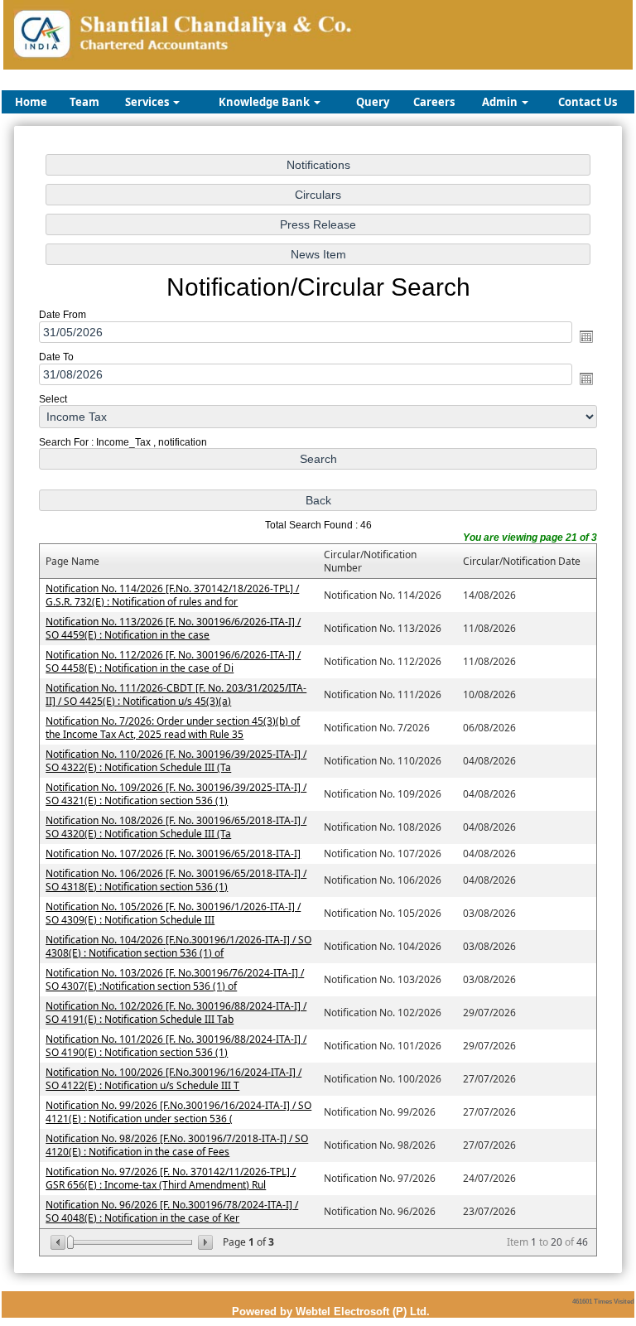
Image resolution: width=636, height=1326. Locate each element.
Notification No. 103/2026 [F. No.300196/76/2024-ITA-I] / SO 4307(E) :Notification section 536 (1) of (175, 979)
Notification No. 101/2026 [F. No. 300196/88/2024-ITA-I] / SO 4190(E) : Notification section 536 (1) (176, 1045)
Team (84, 101)
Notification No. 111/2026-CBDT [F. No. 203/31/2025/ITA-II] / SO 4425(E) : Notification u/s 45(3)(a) (176, 694)
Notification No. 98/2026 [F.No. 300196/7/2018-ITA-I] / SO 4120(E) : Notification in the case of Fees (177, 1145)
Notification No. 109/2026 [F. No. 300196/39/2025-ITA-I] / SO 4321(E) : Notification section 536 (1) (176, 794)
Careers (434, 101)
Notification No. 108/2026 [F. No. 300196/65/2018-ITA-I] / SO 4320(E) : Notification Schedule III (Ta (176, 827)
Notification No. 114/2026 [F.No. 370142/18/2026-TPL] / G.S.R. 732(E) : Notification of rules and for (172, 595)
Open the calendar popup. (586, 336)
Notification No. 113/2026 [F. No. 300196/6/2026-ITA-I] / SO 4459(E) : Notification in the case (173, 628)
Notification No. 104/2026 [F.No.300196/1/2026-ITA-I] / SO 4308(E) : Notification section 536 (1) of (178, 946)
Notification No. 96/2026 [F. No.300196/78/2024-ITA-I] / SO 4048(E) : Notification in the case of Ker (172, 1211)
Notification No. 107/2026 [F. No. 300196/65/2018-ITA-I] (173, 853)
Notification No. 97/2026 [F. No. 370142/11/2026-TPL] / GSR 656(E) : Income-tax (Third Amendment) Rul (171, 1178)
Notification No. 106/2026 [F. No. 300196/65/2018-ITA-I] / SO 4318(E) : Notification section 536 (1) (176, 880)
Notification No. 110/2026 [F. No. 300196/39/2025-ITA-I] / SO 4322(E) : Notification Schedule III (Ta (176, 760)
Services (148, 101)
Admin (501, 101)
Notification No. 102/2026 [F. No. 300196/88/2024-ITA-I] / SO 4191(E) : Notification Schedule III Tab (176, 1012)
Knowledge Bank (265, 101)
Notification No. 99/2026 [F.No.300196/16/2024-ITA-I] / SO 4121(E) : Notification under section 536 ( (178, 1112)
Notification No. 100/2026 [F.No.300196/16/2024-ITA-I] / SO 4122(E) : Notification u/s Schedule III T (173, 1078)
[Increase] (204, 1242)
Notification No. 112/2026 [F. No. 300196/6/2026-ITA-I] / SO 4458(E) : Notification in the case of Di (173, 661)
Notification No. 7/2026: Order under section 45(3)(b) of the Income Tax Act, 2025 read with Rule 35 (173, 727)
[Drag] (70, 1242)
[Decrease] (59, 1242)
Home (31, 101)
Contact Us (587, 101)
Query (372, 101)
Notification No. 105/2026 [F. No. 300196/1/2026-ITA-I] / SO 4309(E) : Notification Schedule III (173, 913)
